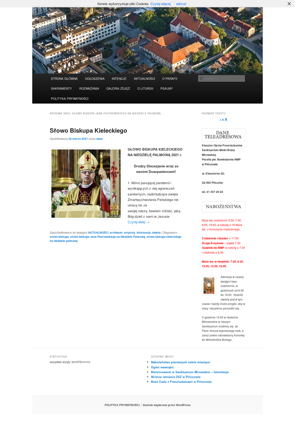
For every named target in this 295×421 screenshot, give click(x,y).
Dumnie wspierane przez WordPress (167, 405)
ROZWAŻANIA (89, 88)
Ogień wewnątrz (162, 367)
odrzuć (181, 3)
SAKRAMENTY (61, 88)
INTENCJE (119, 78)
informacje (144, 232)
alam (99, 139)
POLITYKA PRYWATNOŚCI (69, 98)
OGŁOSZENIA (95, 78)
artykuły (129, 232)
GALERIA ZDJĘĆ (118, 88)
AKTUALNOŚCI (144, 78)
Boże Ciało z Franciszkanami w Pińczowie (181, 381)
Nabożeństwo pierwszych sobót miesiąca (180, 362)
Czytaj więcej (160, 3)
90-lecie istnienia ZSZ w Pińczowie (176, 377)
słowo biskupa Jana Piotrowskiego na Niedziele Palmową (107, 237)
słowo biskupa (59, 237)
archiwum (116, 232)
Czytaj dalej (139, 221)
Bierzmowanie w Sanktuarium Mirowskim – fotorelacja (190, 372)
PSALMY (166, 88)
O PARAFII (169, 78)
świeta (156, 232)
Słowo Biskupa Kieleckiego (88, 130)
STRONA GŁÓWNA (64, 78)
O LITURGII (145, 88)
